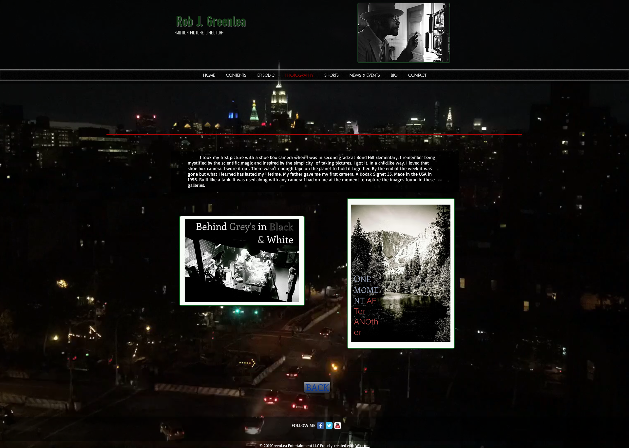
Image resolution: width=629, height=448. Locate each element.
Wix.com (362, 445)
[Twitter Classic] (329, 425)
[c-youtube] (337, 425)
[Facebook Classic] (320, 425)
